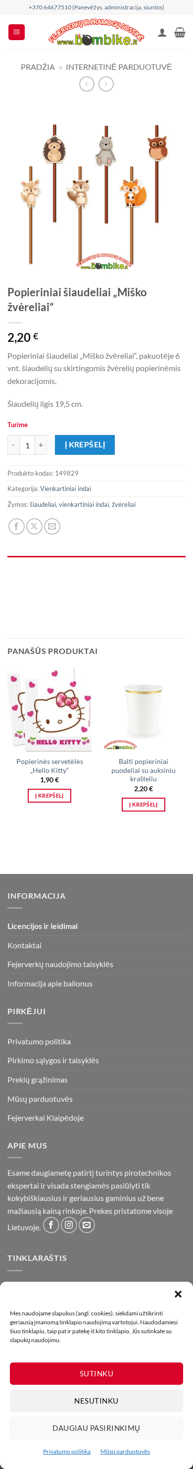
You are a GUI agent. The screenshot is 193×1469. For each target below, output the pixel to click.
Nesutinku (96, 1400)
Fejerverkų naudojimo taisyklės (60, 964)
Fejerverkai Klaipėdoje (45, 1117)
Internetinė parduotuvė (119, 66)
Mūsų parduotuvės (125, 1451)
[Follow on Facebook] (51, 1225)
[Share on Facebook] (16, 526)
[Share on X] (34, 526)
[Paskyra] (162, 32)
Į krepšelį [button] (49, 795)
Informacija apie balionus (50, 983)
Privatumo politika (67, 1451)
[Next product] (87, 84)
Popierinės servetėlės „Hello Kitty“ (49, 766)
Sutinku (96, 1373)
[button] (178, 1294)
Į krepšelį (85, 444)
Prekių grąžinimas (37, 1079)
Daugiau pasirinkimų (96, 1427)
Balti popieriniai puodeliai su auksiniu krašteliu (143, 770)
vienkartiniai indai (84, 504)
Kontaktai (24, 945)
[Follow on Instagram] (69, 1225)
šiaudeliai (43, 504)
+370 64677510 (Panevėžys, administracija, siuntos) (96, 7)
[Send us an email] (87, 1225)
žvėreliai (124, 504)
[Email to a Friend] (52, 526)
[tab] (96, 561)
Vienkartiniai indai (65, 488)
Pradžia (38, 66)
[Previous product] (106, 84)
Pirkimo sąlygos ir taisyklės (53, 1060)
